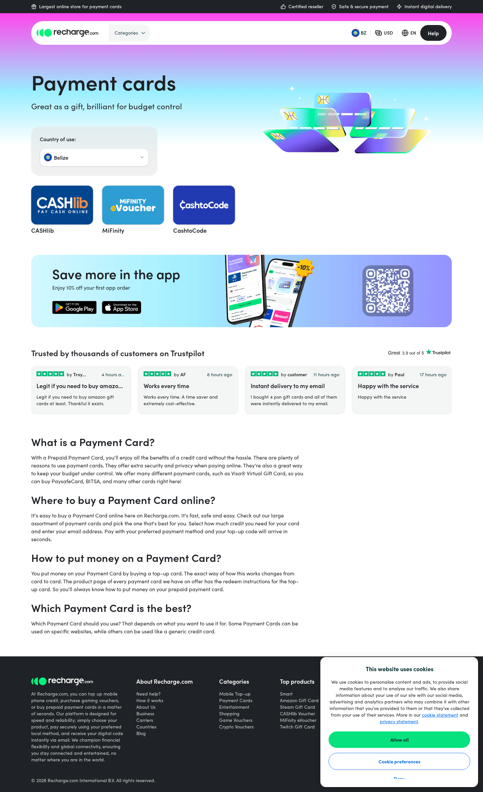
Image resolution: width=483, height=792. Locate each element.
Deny (399, 778)
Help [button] (433, 33)
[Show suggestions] (142, 157)
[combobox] (94, 157)
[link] (74, 307)
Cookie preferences (400, 761)
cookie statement (440, 715)
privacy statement (399, 721)
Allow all (399, 739)
